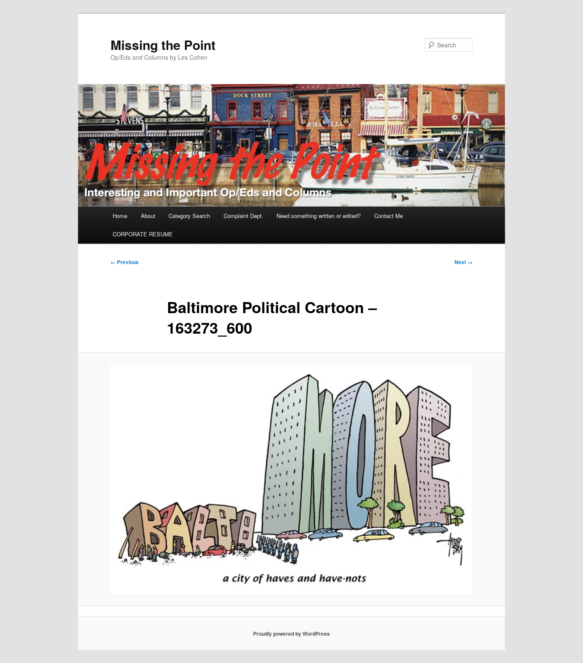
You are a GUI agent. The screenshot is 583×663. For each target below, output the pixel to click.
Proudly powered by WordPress (291, 633)
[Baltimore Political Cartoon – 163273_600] (291, 479)
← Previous (125, 262)
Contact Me (388, 216)
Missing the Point (163, 44)
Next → (463, 262)
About (148, 216)
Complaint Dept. (243, 216)
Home (120, 216)
